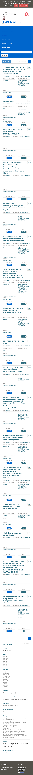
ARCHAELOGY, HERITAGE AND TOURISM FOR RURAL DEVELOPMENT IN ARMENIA (13, 370)
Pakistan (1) (6, 683)
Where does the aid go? (8, 28)
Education (20, 140)
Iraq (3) (5, 672)
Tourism (20, 82)
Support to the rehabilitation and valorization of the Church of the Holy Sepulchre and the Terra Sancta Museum (14, 70)
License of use (4, 769)
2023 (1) (5, 661)
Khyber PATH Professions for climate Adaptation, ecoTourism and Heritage (13, 310)
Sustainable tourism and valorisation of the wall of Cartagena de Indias (12, 506)
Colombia (5, 515)
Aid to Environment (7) (8, 719)
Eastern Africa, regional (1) (9, 693)
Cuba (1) (5, 679)
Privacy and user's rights (6, 767)
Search (5, 55)
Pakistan (5, 319)
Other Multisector (22, 108)
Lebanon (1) (6, 682)
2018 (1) (5, 665)
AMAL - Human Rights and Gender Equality (12, 534)
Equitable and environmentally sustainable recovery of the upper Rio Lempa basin (14, 437)
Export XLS (7, 61)
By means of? (5, 35)
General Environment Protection (23, 81)
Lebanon (5, 414)
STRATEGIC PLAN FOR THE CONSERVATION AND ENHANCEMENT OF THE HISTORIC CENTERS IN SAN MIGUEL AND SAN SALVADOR (13, 273)
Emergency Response (22, 609)
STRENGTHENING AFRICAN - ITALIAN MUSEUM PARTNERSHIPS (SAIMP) (12, 132)
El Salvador (6, 284)
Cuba (4, 108)
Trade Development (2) (8, 727)
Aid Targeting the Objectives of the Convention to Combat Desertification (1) (15, 736)
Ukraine (5, 609)
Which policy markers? (8, 43)
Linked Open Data (22, 767)
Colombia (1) (6, 677)
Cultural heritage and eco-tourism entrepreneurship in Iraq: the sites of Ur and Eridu (13, 238)
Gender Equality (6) (7, 721)
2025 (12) (5, 658)
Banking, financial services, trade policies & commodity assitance (24, 110)
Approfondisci (23, 5)
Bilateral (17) (6, 752)
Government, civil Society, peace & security (24, 146)
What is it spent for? (7, 31)
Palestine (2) (6, 675)
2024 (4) (5, 659)
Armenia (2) (6, 673)
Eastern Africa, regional (9, 141)
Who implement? (6, 39)
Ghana (4, 180)
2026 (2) (5, 656)
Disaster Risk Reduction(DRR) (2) (11, 725)
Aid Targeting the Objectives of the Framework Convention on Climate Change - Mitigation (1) (14, 730)
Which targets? (6, 47)
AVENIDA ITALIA (8, 101)
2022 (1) (5, 662)
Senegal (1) (6, 685)
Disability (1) (6, 728)
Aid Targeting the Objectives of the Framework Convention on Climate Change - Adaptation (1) (14, 733)
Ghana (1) (5, 680)
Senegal (5, 484)
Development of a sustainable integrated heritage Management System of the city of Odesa (14, 600)
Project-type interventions (9, 89)
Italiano (29, 10)
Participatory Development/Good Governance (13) (15, 718)
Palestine (5, 80)
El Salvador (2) (6, 676)
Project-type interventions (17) (10, 705)
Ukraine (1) (5, 686)
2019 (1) (5, 664)
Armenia (5, 378)
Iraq (4, 217)
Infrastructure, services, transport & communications (24, 84)
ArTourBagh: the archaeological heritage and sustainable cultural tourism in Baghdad (14, 207)
